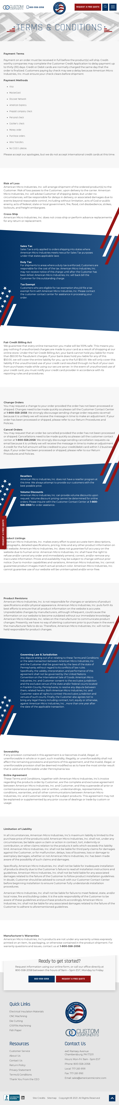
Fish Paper (15, 1030)
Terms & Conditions (20, 1074)
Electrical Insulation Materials (26, 1011)
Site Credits (39, 1098)
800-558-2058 (41, 978)
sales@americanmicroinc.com (89, 1078)
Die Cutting (16, 1021)
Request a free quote (87, 6)
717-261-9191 (78, 1068)
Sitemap (52, 1098)
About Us (14, 1055)
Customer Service (19, 1051)
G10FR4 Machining (20, 1025)
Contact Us (15, 1060)
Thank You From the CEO (24, 1079)
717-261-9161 (76, 1073)
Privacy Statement (20, 1070)
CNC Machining (18, 1016)
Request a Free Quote (3, 532)
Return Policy (17, 1065)
